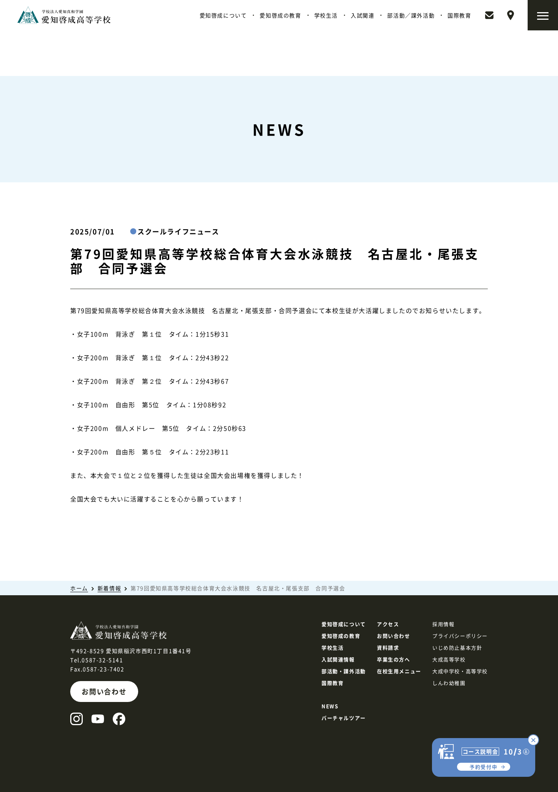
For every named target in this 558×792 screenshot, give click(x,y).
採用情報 (443, 623)
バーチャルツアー (344, 717)
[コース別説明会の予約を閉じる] (533, 740)
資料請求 (388, 647)
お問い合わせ (104, 691)
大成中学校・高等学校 (460, 671)
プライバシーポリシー (460, 635)
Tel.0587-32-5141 (96, 660)
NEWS (330, 705)
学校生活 (326, 15)
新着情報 (109, 588)
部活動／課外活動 (411, 15)
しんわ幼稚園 (449, 682)
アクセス (388, 623)
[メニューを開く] (543, 15)
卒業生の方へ (393, 659)
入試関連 (362, 15)
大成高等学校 (449, 659)
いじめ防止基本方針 (457, 647)
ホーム (79, 588)
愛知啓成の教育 (280, 15)
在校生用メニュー (399, 671)
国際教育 (459, 15)
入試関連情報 (338, 659)
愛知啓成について (223, 15)
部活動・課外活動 (344, 671)
